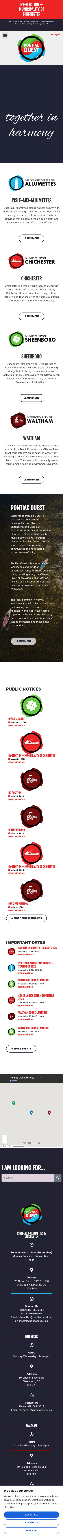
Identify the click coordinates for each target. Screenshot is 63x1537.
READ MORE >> (16, 725)
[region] (31, 1511)
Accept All (31, 1514)
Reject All (32, 1530)
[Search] (57, 1178)
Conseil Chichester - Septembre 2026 (36, 997)
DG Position (14, 792)
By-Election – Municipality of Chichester (31, 866)
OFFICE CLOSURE (16, 718)
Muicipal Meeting (18, 903)
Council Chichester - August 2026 (37, 947)
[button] (5, 35)
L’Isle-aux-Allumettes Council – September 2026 (36, 965)
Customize (31, 1522)
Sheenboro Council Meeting (33, 980)
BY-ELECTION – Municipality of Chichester (31, 9)
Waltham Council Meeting (32, 1012)
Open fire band (16, 829)
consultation (22, 24)
